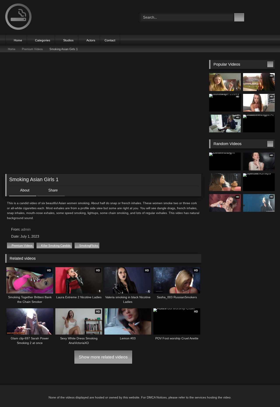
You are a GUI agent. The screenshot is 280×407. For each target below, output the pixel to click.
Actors (90, 40)
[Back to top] (266, 394)
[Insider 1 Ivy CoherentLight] (225, 161)
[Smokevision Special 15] (225, 182)
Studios (68, 40)
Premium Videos (32, 49)
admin (26, 229)
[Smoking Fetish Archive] (18, 17)
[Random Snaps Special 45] (259, 182)
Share (52, 190)
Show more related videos (103, 357)
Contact (110, 40)
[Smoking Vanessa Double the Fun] (225, 82)
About (24, 190)
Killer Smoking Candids (56, 245)
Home (18, 40)
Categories (42, 40)
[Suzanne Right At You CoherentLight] (259, 124)
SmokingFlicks (88, 245)
